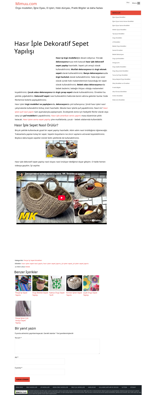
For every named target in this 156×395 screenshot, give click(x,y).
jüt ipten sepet (67, 263)
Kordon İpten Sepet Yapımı (74, 294)
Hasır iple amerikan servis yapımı (66, 115)
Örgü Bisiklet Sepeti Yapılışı (40, 294)
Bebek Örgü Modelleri (119, 46)
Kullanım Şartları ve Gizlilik (108, 387)
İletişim (124, 387)
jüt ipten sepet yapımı (81, 263)
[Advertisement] (62, 25)
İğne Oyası (19, 387)
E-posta (18, 368)
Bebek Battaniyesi (118, 54)
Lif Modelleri (116, 42)
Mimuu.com (26, 3)
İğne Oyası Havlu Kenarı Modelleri (123, 21)
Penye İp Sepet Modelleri (33, 260)
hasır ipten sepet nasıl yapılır (32, 263)
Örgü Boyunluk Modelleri (120, 71)
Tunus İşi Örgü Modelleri (120, 75)
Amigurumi (115, 63)
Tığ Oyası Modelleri (118, 34)
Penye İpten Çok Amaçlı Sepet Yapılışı (21, 320)
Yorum (18, 338)
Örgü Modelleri (117, 38)
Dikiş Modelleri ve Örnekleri (121, 83)
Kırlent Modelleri (117, 96)
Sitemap (133, 387)
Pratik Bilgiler (116, 87)
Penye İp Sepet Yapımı (21, 294)
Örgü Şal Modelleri (118, 58)
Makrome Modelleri (118, 100)
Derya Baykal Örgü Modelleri (121, 79)
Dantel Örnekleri (117, 50)
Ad (16, 357)
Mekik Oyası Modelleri (119, 30)
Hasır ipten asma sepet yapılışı (37, 119)
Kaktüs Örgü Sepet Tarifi (57, 294)
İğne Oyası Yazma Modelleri (121, 25)
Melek (27, 267)
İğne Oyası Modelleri (118, 17)
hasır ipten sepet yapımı (52, 263)
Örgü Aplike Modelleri (119, 67)
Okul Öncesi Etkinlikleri (119, 92)
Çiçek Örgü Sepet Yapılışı (90, 294)
